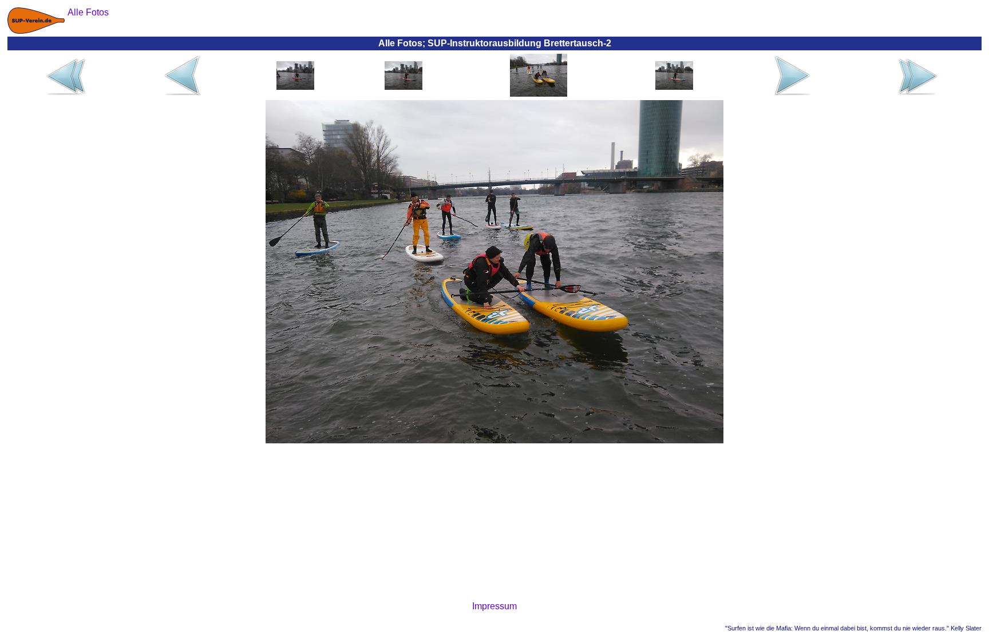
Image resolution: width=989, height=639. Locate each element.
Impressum (494, 606)
